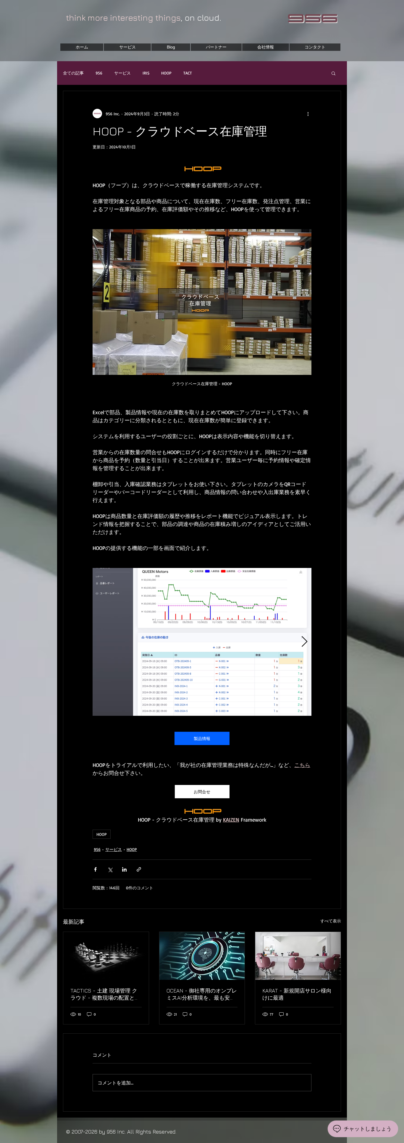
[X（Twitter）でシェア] (110, 869)
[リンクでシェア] (139, 869)
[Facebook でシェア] (95, 869)
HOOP (166, 72)
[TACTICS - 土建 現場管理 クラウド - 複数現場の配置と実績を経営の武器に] (106, 956)
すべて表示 (330, 920)
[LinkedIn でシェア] (124, 869)
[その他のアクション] (307, 113)
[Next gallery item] (304, 642)
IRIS (146, 72)
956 (99, 72)
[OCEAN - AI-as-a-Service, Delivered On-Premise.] (202, 956)
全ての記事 (73, 72)
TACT (187, 72)
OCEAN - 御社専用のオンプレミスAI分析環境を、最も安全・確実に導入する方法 (202, 994)
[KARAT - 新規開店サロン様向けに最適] (298, 956)
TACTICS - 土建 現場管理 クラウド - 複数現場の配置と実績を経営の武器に (105, 994)
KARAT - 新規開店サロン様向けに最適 (297, 994)
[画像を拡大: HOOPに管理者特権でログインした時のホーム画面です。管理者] (202, 642)
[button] (333, 73)
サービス (122, 72)
